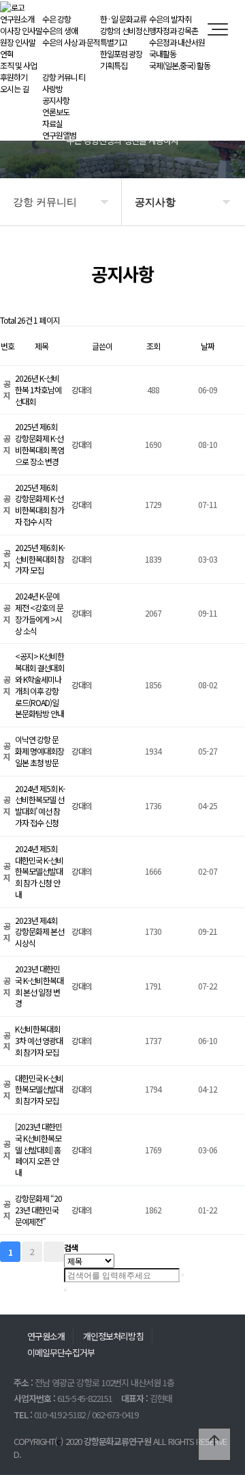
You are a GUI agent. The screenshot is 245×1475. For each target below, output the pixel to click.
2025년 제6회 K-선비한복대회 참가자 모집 (40, 559)
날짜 (207, 346)
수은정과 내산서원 (177, 42)
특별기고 (113, 42)
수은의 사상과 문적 (70, 42)
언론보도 (55, 111)
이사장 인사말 (21, 30)
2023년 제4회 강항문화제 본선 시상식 (39, 931)
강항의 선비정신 (124, 30)
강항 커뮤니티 (63, 77)
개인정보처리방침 (113, 1336)
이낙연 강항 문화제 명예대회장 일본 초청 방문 (39, 750)
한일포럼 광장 (121, 53)
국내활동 (162, 53)
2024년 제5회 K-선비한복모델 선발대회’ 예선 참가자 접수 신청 (40, 805)
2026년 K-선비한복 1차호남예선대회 (38, 389)
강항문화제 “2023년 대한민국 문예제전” (38, 1209)
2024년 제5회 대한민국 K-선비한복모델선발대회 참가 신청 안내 (39, 871)
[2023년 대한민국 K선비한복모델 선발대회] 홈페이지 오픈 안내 (38, 1149)
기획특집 (113, 65)
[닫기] (65, 1290)
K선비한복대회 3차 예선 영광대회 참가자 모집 (39, 1040)
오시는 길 (14, 88)
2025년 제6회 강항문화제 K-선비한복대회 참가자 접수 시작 (39, 504)
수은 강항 (56, 19)
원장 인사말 (17, 42)
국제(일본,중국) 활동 (179, 65)
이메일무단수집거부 (61, 1352)
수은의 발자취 (170, 19)
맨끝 (54, 1251)
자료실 (52, 123)
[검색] (182, 1275)
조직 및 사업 (18, 65)
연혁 (7, 53)
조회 (153, 346)
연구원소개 (17, 19)
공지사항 (55, 100)
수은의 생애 (60, 30)
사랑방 (52, 88)
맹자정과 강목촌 (173, 30)
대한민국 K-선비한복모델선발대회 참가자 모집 (39, 1089)
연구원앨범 (59, 135)
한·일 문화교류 (123, 19)
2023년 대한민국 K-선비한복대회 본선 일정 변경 (39, 986)
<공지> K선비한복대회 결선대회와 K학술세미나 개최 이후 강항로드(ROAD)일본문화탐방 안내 (39, 684)
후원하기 (13, 77)
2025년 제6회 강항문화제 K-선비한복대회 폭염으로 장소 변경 (39, 443)
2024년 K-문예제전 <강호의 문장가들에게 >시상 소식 (39, 613)
